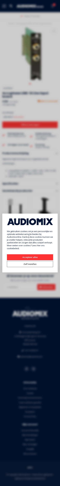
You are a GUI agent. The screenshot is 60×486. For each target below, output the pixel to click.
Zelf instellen (30, 264)
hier (39, 245)
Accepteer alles (30, 257)
